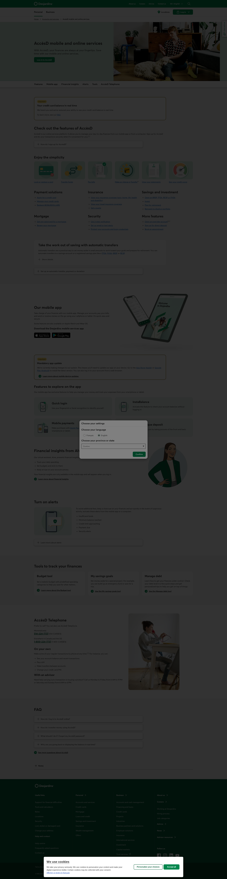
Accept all (171, 867)
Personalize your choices (148, 867)
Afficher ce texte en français (58, 873)
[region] (113, 867)
